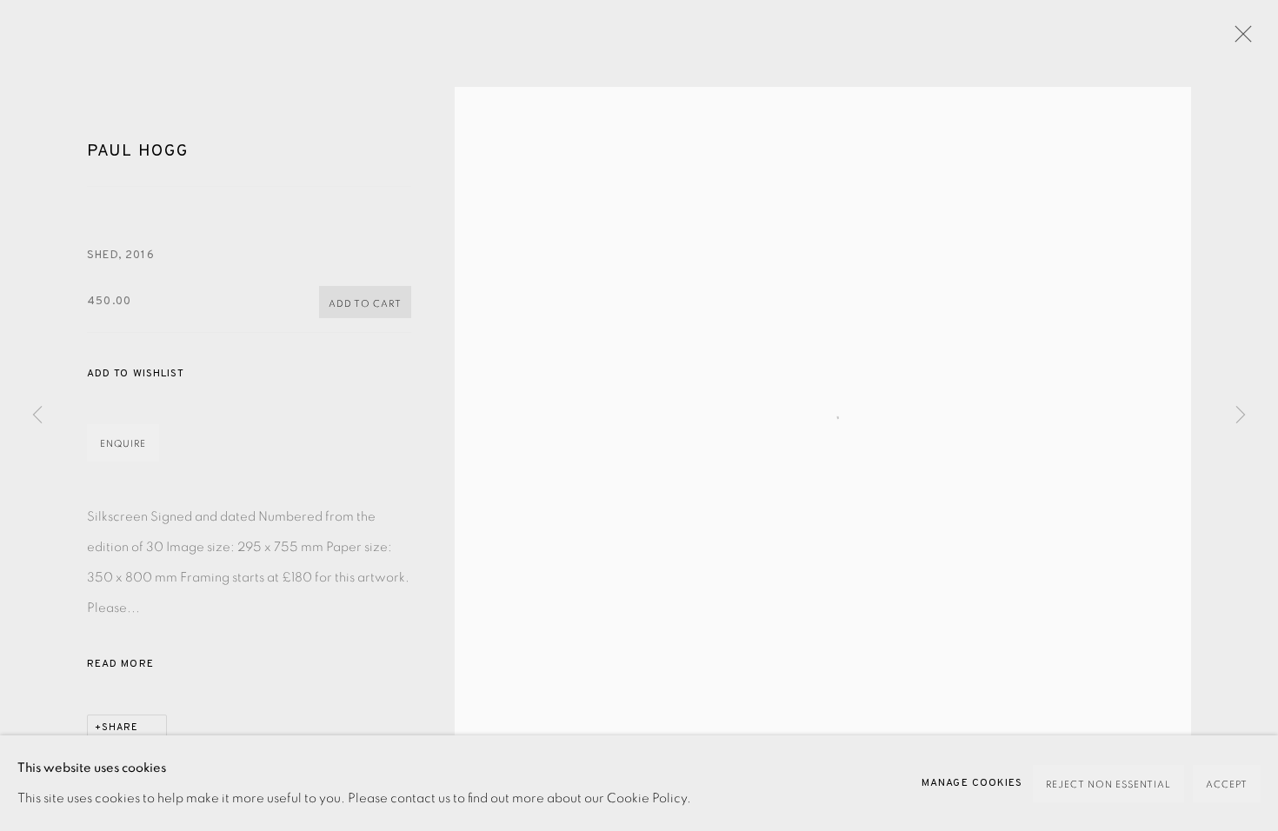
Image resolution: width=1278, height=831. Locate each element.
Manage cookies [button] (972, 783)
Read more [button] (120, 664)
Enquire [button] (123, 444)
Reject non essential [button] (1108, 784)
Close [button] (1239, 39)
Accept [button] (1227, 784)
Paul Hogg (137, 151)
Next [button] (1240, 415)
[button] (135, 374)
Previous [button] (37, 415)
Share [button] (120, 727)
